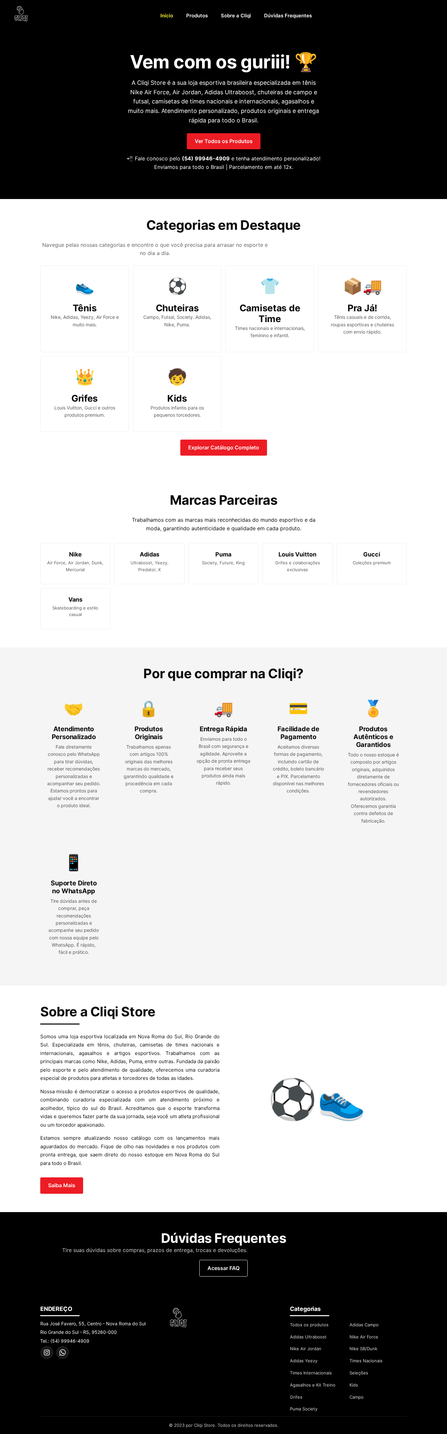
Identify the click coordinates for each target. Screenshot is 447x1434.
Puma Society (303, 1408)
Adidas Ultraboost (308, 1336)
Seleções (358, 1372)
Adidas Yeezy (303, 1360)
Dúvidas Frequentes (288, 15)
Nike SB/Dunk (363, 1348)
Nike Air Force (363, 1336)
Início (166, 15)
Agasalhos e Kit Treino (312, 1385)
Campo (356, 1397)
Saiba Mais (61, 1185)
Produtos (197, 15)
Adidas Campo (364, 1324)
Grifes (296, 1397)
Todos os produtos (309, 1324)
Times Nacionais (366, 1360)
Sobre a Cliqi (236, 15)
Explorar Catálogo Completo (223, 447)
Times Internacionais (311, 1372)
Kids (353, 1385)
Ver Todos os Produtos (224, 141)
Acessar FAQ (223, 1268)
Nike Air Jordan (305, 1348)
